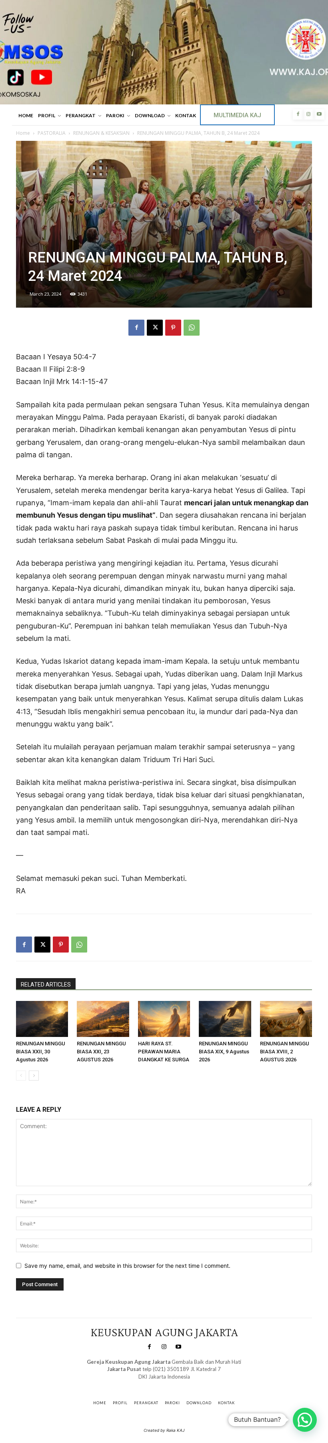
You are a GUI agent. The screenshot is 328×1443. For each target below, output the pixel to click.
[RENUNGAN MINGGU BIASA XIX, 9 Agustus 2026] (225, 1019)
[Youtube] (319, 114)
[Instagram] (308, 114)
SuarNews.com (152, 1384)
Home (23, 133)
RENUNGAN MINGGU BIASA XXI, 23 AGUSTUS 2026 (101, 1052)
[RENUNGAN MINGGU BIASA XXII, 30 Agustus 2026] (42, 1019)
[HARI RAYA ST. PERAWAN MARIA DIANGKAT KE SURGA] (164, 1019)
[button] (305, 1420)
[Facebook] (298, 114)
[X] (155, 328)
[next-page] (34, 1076)
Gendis (187, 1384)
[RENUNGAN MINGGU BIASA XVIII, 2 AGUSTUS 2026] (286, 1019)
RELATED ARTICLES (46, 984)
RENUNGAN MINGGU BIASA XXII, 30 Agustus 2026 (40, 1052)
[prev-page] (21, 1076)
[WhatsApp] (192, 328)
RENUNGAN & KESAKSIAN (101, 133)
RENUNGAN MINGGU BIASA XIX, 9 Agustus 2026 (224, 1052)
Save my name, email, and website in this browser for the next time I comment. (127, 1265)
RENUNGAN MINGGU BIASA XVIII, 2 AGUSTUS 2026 (284, 1052)
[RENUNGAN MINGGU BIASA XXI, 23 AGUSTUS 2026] (103, 1019)
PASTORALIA (52, 133)
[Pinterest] (173, 328)
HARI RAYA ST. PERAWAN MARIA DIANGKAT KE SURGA (163, 1052)
